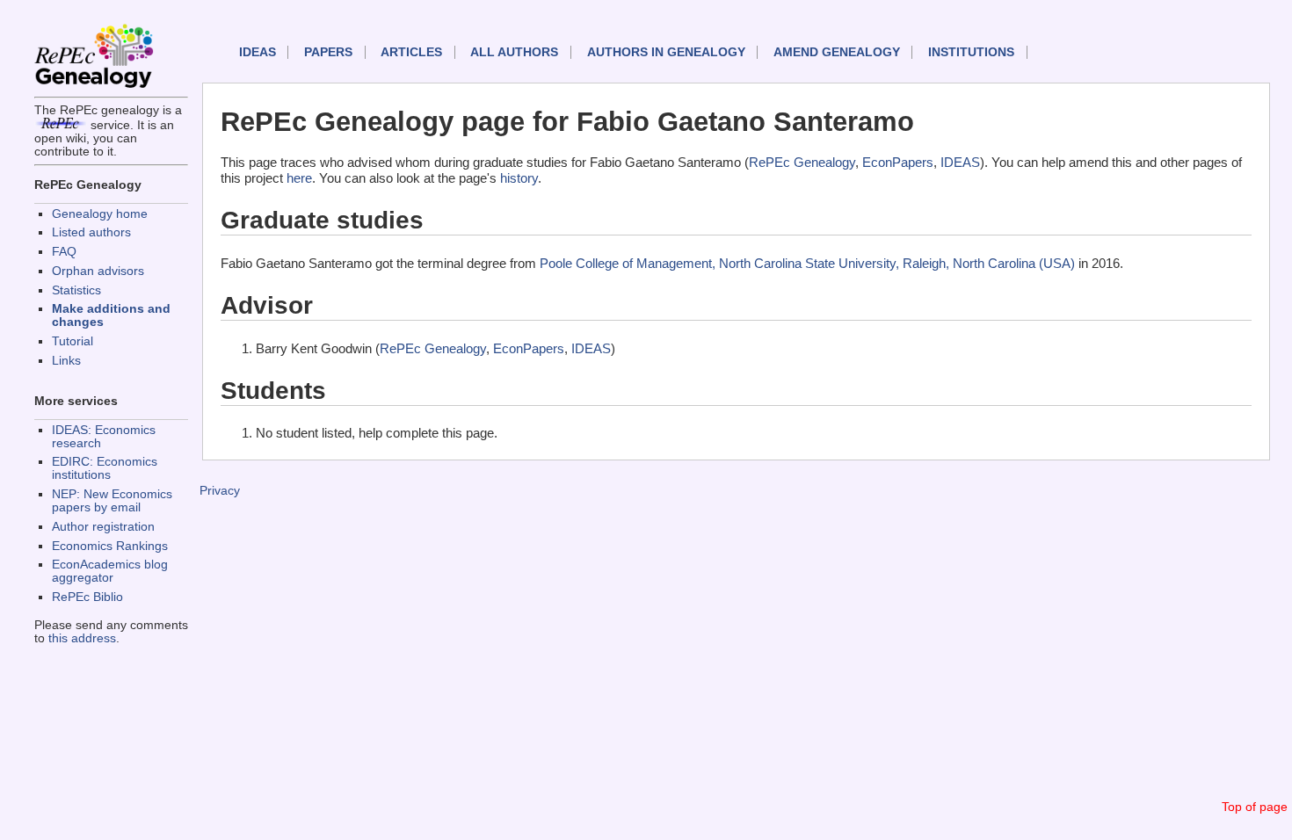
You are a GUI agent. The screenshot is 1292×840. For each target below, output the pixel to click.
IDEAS (257, 52)
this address (82, 638)
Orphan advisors (98, 271)
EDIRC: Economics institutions (104, 468)
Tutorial (72, 341)
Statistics (76, 290)
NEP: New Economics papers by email (112, 501)
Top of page (1255, 807)
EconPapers (897, 162)
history (519, 177)
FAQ (64, 251)
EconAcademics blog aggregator (110, 571)
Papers (328, 52)
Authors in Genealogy (666, 52)
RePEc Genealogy (802, 162)
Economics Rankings (110, 546)
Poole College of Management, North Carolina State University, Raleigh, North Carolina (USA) (807, 263)
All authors (514, 52)
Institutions (971, 52)
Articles (411, 52)
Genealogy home (100, 214)
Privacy (220, 490)
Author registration (103, 526)
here (299, 177)
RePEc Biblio (87, 597)
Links (66, 360)
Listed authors (91, 232)
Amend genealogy (836, 52)
